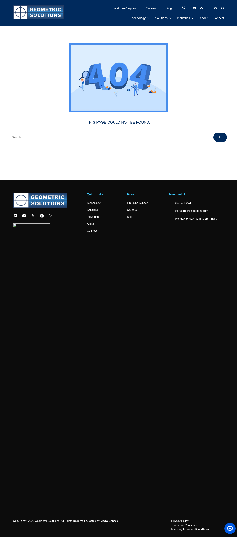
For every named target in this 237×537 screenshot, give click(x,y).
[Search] (220, 137)
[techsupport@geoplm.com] (188, 211)
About (203, 18)
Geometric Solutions (47, 520)
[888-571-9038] (180, 203)
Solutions (161, 18)
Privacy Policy (180, 520)
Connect (218, 18)
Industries (183, 18)
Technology (138, 18)
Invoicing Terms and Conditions (190, 529)
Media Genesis (109, 520)
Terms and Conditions (184, 525)
